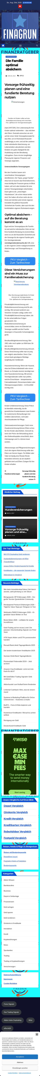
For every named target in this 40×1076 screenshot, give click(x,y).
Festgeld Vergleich (15, 837)
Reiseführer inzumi (10, 857)
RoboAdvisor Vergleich (17, 831)
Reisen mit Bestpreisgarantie (15, 852)
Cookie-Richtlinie (13, 1073)
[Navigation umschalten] (20, 45)
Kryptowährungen (10, 939)
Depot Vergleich (13, 805)
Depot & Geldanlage (11, 896)
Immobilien (8, 929)
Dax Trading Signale (11, 1012)
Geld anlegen (9, 907)
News (6, 945)
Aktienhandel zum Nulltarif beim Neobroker (20, 684)
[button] (37, 1034)
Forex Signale (9, 1004)
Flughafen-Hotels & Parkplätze (15, 861)
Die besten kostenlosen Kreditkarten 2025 (19, 650)
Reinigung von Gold (11, 720)
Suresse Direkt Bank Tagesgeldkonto (17, 656)
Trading (6, 956)
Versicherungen (11, 56)
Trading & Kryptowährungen (14, 961)
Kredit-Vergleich (13, 818)
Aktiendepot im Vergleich (13, 575)
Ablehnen (20, 1062)
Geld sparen (8, 912)
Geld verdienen (9, 918)
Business (7, 891)
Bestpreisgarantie (10, 865)
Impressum (8, 979)
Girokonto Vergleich (16, 812)
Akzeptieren (20, 1057)
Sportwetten (8, 950)
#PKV (22, 76)
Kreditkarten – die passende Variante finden (19, 570)
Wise (30, 1020)
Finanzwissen (9, 902)
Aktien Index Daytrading (12, 1020)
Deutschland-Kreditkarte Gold (15, 726)
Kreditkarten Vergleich (17, 825)
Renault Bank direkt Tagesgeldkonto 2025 (19, 645)
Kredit (6, 934)
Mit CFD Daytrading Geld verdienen (17, 554)
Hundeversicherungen (18, 509)
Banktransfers (9, 885)
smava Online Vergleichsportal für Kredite (19, 566)
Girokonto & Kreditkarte (12, 923)
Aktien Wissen (9, 880)
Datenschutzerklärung (25, 1073)
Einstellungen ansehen (20, 1068)
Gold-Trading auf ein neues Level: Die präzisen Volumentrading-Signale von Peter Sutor (20, 630)
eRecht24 (7, 1028)
